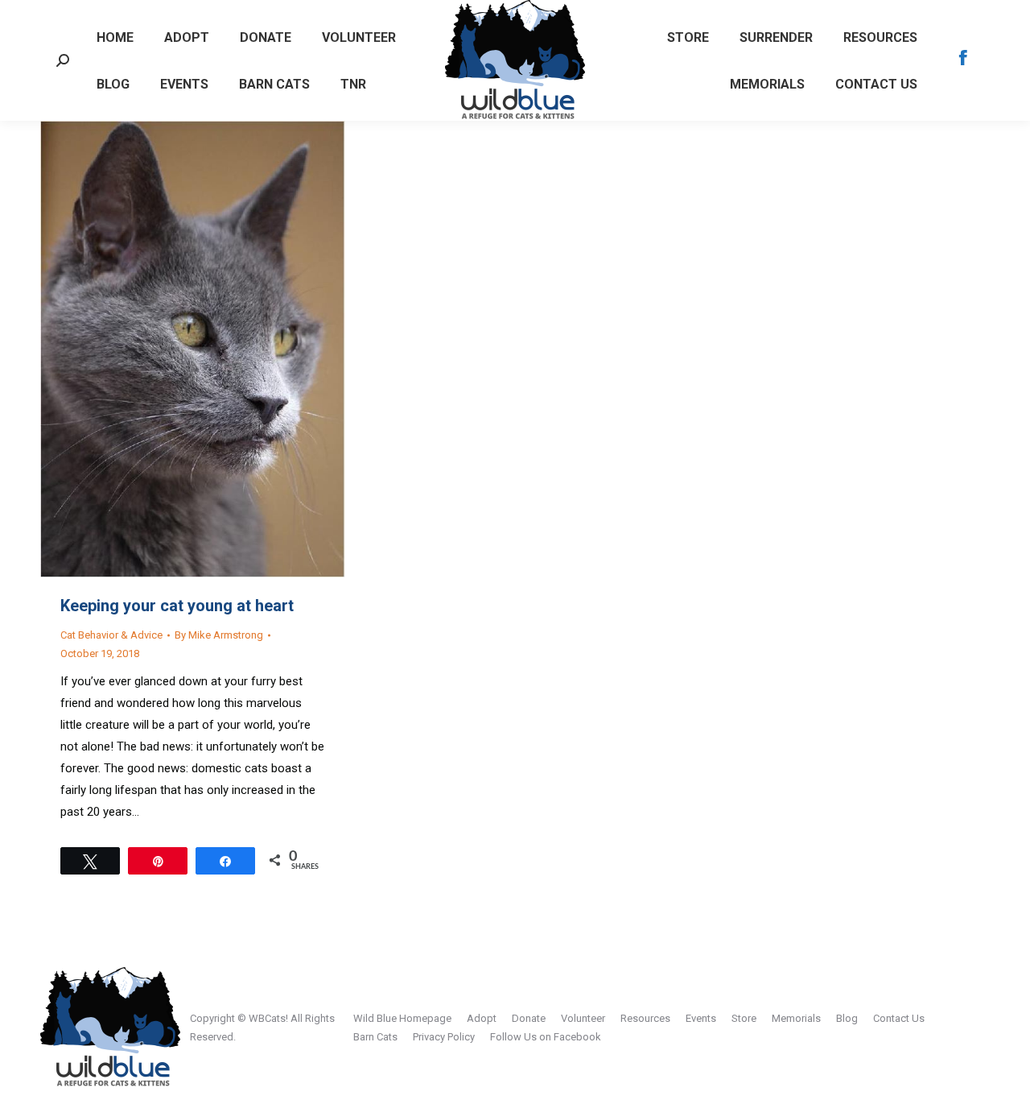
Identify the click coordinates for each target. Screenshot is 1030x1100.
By (219, 635)
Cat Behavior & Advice (111, 635)
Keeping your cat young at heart (177, 605)
